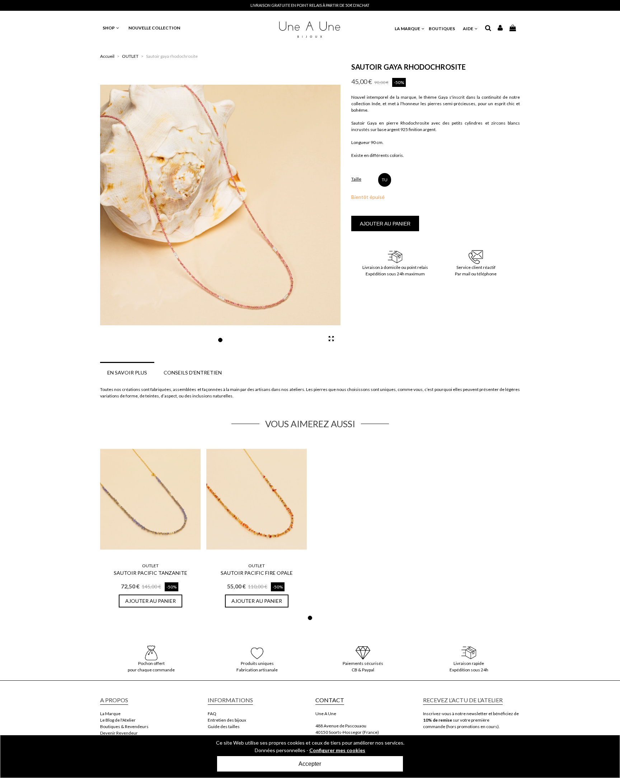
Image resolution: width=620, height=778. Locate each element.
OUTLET (150, 565)
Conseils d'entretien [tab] (193, 372)
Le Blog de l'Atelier (118, 720)
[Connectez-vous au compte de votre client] (500, 28)
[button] (220, 340)
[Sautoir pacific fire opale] (256, 499)
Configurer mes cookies (337, 750)
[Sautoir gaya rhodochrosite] (331, 338)
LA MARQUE (408, 28)
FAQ (212, 713)
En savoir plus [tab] (127, 372)
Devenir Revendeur (119, 733)
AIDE (468, 28)
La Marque (110, 713)
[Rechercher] (488, 28)
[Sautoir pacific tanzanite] (150, 499)
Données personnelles (280, 750)
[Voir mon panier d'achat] (513, 28)
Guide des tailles (224, 726)
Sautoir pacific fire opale (257, 573)
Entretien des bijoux (227, 720)
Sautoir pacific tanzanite (150, 573)
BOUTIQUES (442, 28)
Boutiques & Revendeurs (124, 726)
